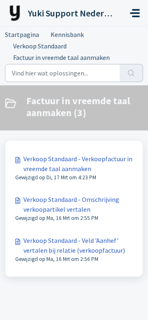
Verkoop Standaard (40, 46)
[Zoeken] (131, 73)
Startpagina (22, 34)
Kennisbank (67, 34)
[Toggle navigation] (135, 13)
